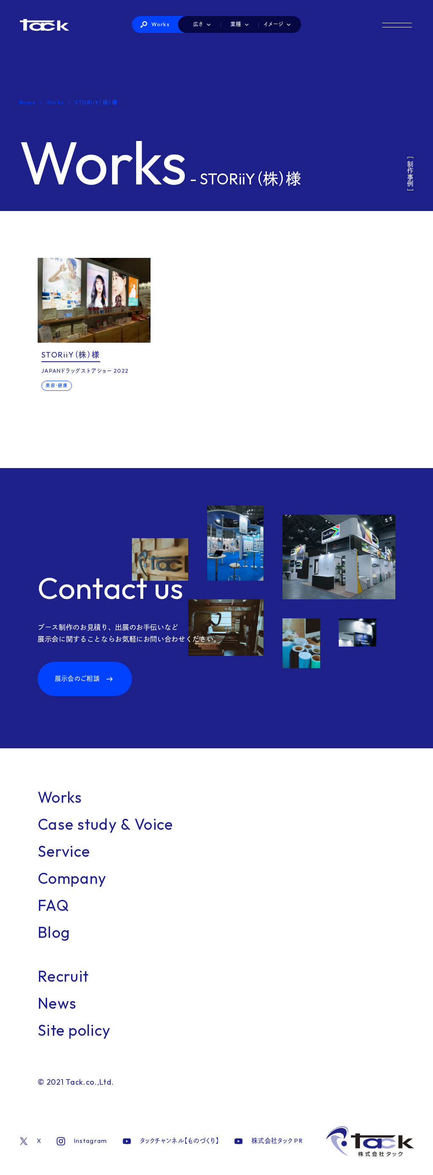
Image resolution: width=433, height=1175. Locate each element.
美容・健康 (56, 385)
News (57, 1003)
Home (27, 102)
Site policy (74, 1030)
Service (64, 851)
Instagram (90, 1141)
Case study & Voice (105, 824)
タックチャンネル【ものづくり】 (179, 1141)
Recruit (63, 976)
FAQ (53, 905)
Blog (54, 932)
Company (72, 878)
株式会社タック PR (277, 1141)
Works (160, 24)
